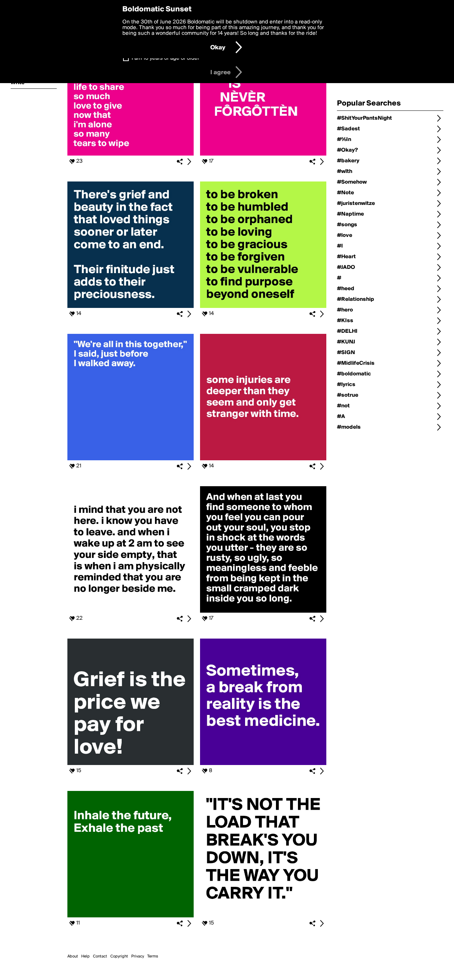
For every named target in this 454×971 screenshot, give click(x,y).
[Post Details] (189, 161)
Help (85, 956)
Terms (152, 956)
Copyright (119, 956)
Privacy (137, 956)
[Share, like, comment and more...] (130, 154)
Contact (100, 956)
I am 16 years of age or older (165, 58)
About (72, 956)
